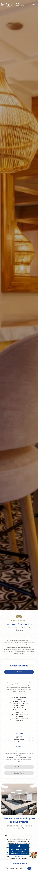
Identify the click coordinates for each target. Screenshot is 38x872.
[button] (29, 868)
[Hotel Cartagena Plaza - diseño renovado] (15, 4)
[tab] (19, 672)
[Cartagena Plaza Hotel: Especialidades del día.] (2, 5)
